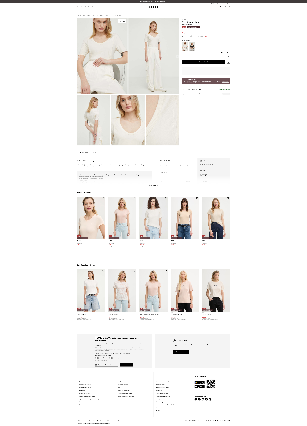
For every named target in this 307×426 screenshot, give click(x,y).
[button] (206, 57)
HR (208, 420)
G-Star (184, 19)
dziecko (87, 7)
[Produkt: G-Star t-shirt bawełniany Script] (185, 290)
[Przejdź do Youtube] (203, 399)
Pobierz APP (225, 81)
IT (213, 420)
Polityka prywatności (81, 420)
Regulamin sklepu (122, 381)
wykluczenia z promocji (104, 350)
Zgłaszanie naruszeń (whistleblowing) (89, 399)
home (93, 7)
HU (211, 420)
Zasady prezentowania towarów (126, 396)
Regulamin (91, 420)
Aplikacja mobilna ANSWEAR (125, 393)
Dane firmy (100, 420)
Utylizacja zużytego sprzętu (125, 399)
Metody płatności (160, 384)
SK (222, 420)
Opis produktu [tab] (83, 152)
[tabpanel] (153, 170)
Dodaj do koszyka (204, 62)
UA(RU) (228, 420)
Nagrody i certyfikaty (85, 387)
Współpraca (82, 390)
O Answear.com (83, 381)
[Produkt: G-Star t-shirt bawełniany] (153, 218)
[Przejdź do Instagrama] (199, 399)
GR (206, 420)
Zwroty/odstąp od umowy (162, 387)
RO (218, 420)
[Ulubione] (225, 7)
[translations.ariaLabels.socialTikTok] (206, 399)
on (82, 7)
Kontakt (158, 410)
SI (220, 420)
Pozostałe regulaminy (123, 384)
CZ (203, 420)
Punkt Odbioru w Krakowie (163, 396)
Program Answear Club (124, 390)
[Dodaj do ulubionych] (228, 62)
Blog (119, 387)
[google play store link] (200, 382)
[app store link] (200, 386)
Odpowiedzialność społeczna (87, 396)
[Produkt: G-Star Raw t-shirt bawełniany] (185, 218)
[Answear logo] (153, 7)
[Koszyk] (229, 7)
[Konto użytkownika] (220, 7)
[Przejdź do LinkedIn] (210, 399)
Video (123, 21)
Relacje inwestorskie (84, 393)
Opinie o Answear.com (85, 384)
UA (225, 420)
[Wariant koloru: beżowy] (185, 46)
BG (198, 420)
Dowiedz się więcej (181, 352)
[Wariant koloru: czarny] (192, 46)
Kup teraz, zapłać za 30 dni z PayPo (165, 405)
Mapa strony (118, 420)
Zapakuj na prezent (161, 402)
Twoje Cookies (109, 420)
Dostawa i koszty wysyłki (162, 381)
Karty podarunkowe (161, 399)
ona (78, 7)
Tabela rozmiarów (225, 53)
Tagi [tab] (94, 152)
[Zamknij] (229, 1)
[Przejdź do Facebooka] (196, 399)
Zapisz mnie (126, 364)
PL (215, 420)
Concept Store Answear (162, 393)
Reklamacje (159, 390)
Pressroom (82, 402)
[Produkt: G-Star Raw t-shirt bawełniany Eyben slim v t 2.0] (91, 218)
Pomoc (158, 407)
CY (201, 420)
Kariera (81, 405)
